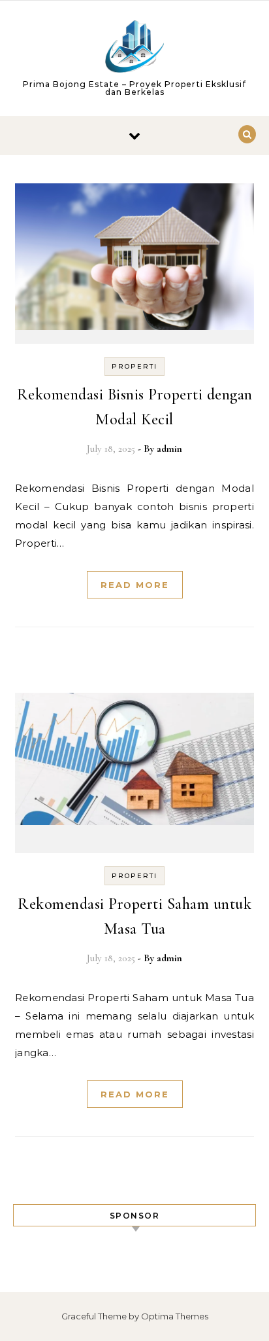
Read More (135, 584)
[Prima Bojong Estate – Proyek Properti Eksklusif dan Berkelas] (134, 48)
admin (169, 448)
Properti (134, 366)
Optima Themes (174, 1316)
